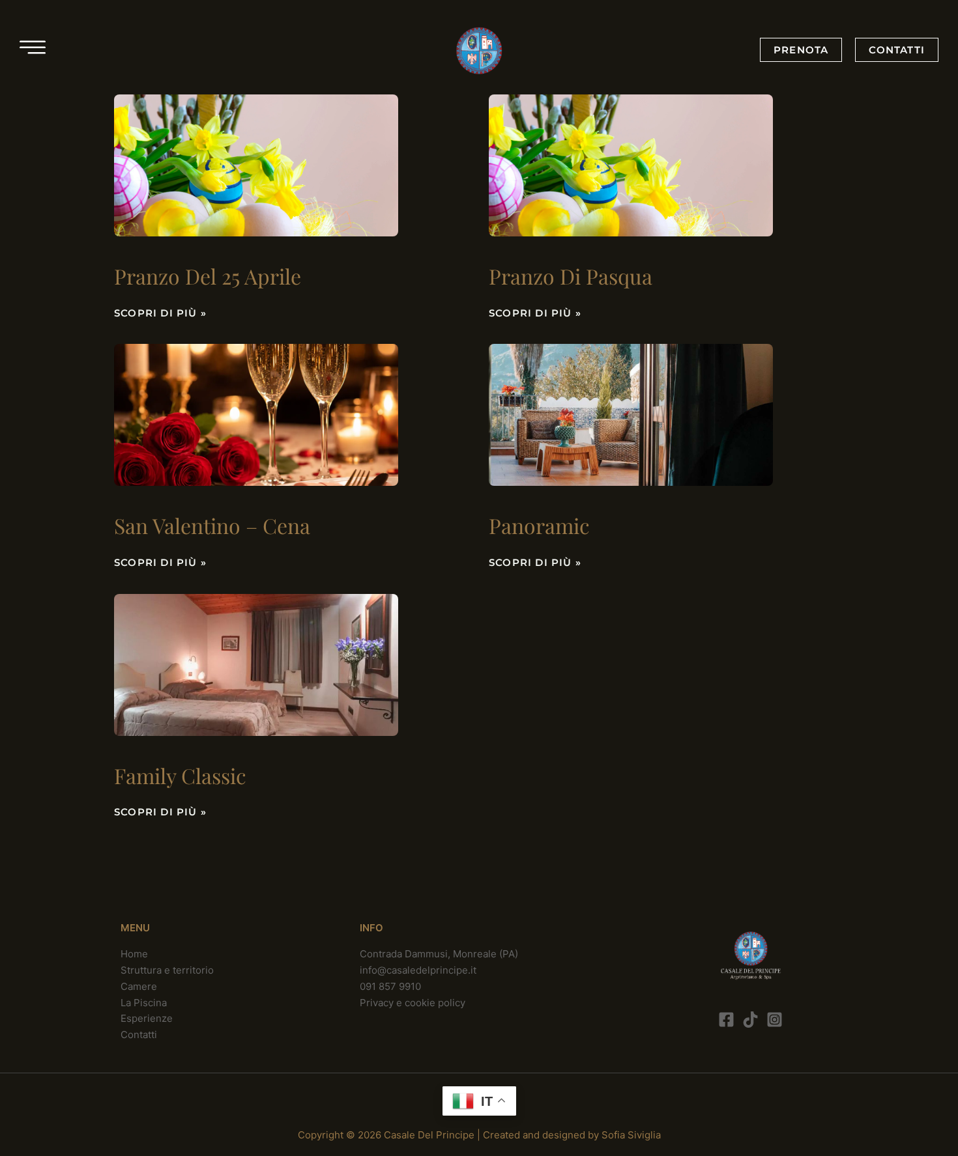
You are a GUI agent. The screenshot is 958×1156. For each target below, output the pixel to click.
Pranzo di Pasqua (570, 276)
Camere (139, 986)
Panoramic (539, 525)
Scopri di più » (160, 313)
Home (134, 954)
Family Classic (180, 775)
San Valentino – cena (212, 525)
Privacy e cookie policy (412, 1002)
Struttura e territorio (167, 970)
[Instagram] (774, 1019)
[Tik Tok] (750, 1019)
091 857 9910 (390, 986)
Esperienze (147, 1018)
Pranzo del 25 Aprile (207, 276)
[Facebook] (726, 1019)
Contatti (139, 1034)
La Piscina (144, 1002)
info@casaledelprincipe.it (418, 970)
